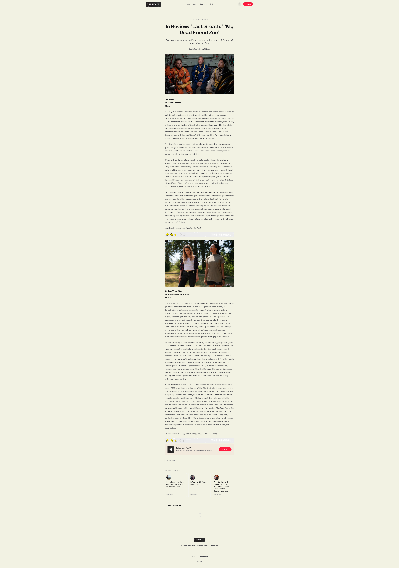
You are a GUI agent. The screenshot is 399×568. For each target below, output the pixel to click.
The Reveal (203, 556)
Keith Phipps (204, 49)
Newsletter (170, 460)
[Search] (239, 4)
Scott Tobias (194, 49)
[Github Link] (199, 551)
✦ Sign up (225, 449)
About (195, 4)
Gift (211, 4)
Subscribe (203, 4)
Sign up (199, 561)
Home (188, 4)
